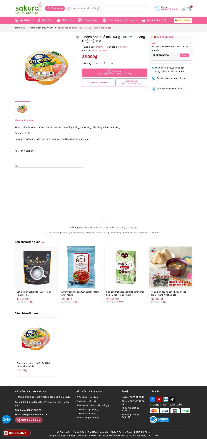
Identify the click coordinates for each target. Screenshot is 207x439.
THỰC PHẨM (90, 20)
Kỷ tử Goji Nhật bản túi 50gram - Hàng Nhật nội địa (80, 293)
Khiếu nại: (130, 409)
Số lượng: (87, 63)
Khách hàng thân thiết (88, 417)
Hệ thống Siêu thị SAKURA (130, 415)
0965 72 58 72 (170, 9)
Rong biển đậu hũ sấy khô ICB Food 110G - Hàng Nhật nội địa (168, 293)
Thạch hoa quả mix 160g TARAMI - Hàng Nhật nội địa (34, 364)
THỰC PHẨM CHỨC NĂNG (122, 20)
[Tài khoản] (183, 8)
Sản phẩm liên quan (27, 241)
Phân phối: (133, 402)
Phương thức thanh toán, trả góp (93, 405)
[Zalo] (165, 399)
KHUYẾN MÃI (184, 20)
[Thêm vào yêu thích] (77, 37)
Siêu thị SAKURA (78, 227)
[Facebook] (152, 399)
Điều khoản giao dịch (87, 397)
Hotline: (133, 397)
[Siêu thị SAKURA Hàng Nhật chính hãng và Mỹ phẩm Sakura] (28, 8)
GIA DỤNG (67, 20)
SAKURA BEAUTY (155, 20)
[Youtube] (159, 399)
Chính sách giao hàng (87, 409)
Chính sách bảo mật (87, 401)
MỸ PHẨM (25, 20)
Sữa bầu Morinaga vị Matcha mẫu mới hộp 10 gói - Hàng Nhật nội (125, 293)
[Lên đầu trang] (203, 431)
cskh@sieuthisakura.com (35, 414)
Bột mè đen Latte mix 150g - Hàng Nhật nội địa (34, 293)
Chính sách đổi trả (86, 413)
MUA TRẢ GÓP (131, 82)
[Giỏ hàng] (189, 8)
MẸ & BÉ (46, 20)
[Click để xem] (47, 67)
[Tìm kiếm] (70, 8)
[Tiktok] (172, 399)
